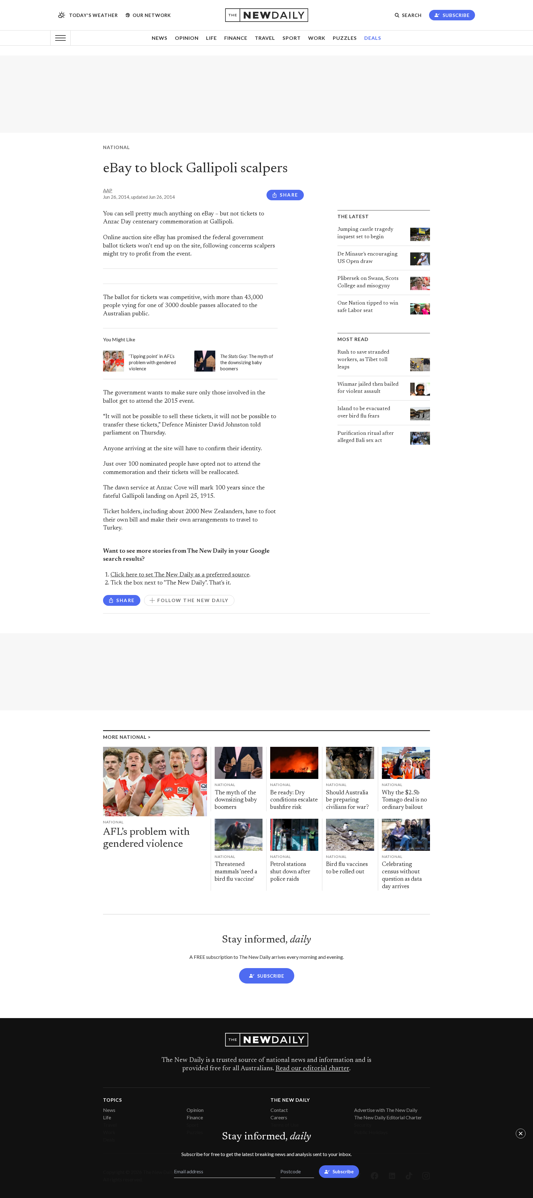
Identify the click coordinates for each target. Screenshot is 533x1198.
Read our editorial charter (312, 1068)
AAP (107, 190)
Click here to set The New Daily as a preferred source (179, 575)
